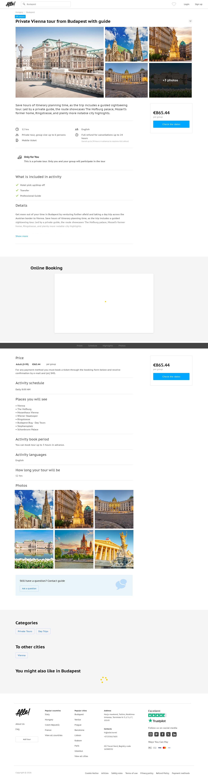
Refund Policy (162, 773)
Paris (77, 746)
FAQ (17, 729)
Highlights (108, 345)
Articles (105, 773)
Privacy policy (146, 773)
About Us (20, 724)
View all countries (53, 735)
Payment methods (181, 773)
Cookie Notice (91, 773)
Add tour (27, 739)
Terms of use (131, 773)
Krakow (78, 740)
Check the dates (171, 124)
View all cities (81, 756)
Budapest (79, 714)
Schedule (92, 345)
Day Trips (43, 631)
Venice (78, 719)
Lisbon (78, 735)
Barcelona (79, 730)
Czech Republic (52, 725)
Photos (122, 345)
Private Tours (25, 631)
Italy (47, 714)
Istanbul (79, 751)
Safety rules (117, 773)
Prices (79, 345)
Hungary (49, 719)
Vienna (21, 655)
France (48, 730)
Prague (78, 725)
